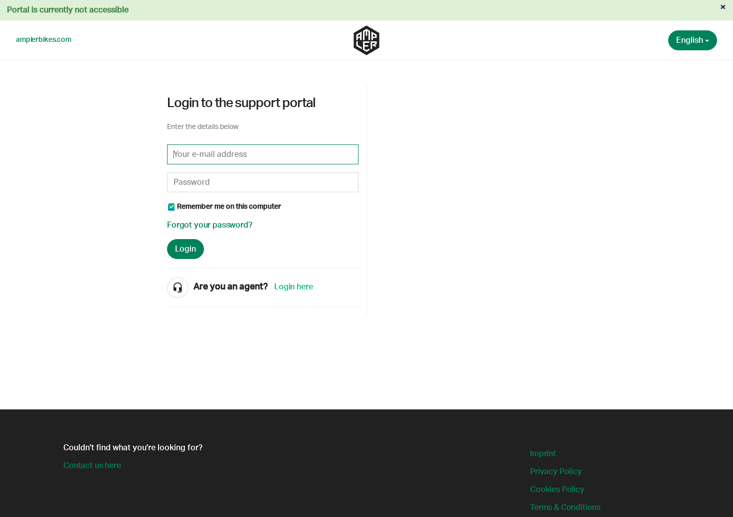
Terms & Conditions (565, 508)
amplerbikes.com (43, 39)
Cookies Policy (557, 490)
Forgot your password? (209, 225)
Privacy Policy (556, 472)
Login (185, 249)
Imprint (543, 454)
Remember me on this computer (229, 206)
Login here (293, 287)
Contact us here (92, 466)
